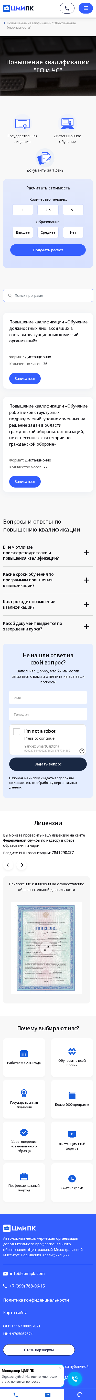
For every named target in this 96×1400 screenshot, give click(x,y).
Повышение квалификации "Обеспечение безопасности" (41, 25)
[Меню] (86, 8)
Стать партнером (39, 1349)
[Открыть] (46, 948)
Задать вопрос (48, 764)
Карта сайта (15, 1312)
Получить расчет (48, 249)
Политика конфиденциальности (36, 1300)
